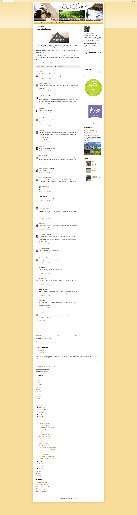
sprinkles (41, 278)
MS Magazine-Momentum (44, 452)
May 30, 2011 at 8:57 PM (44, 307)
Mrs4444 (41, 313)
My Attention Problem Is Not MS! (46, 456)
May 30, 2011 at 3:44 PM (44, 273)
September (41, 409)
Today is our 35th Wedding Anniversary (95, 163)
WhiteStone (42, 258)
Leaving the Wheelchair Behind (46, 441)
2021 (38, 378)
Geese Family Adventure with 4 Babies (47, 449)
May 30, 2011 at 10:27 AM (45, 141)
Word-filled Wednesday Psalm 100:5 (47, 427)
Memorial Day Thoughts (44, 423)
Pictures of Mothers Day (44, 445)
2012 (38, 398)
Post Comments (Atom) (47, 338)
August (40, 412)
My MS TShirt (42, 421)
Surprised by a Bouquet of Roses (46, 429)
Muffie (40, 118)
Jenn (40, 146)
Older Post (77, 335)
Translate (46, 371)
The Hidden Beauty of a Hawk (46, 434)
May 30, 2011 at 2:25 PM (44, 252)
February (41, 466)
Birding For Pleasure (42, 482)
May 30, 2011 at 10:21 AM (45, 125)
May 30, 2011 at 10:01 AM (45, 103)
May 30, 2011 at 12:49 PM (45, 201)
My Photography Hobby (44, 438)
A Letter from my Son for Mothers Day (47, 447)
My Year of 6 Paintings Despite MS (90, 132)
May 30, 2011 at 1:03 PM (44, 218)
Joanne (40, 300)
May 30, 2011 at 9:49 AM (45, 78)
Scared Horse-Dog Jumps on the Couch (47, 458)
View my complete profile (90, 49)
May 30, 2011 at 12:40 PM (45, 172)
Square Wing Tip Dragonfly (95, 169)
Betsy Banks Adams (44, 177)
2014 (38, 394)
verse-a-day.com (99, 362)
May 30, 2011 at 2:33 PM (44, 262)
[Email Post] (55, 66)
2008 (38, 475)
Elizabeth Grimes (43, 83)
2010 (38, 471)
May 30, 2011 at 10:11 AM (45, 112)
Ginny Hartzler (42, 223)
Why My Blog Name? (59, 22)
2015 (38, 391)
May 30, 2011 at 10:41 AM (45, 150)
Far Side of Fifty (41, 489)
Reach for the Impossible (44, 425)
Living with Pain (42, 432)
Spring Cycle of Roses (44, 443)
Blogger (74, 498)
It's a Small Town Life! (42, 484)
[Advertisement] (57, 328)
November (41, 405)
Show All (99, 492)
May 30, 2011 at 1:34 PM (44, 243)
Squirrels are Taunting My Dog (96, 176)
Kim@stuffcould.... (90, 33)
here (78, 50)
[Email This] (58, 66)
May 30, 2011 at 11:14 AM (45, 163)
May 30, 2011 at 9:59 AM (45, 90)
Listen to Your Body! (43, 454)
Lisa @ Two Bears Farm (45, 168)
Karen (40, 108)
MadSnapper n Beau (44, 234)
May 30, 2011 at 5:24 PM (44, 284)
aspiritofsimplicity (43, 96)
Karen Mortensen (43, 74)
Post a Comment (41, 320)
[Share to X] (60, 66)
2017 (38, 387)
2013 (38, 396)
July (40, 414)
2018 (38, 385)
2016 (38, 389)
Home (36, 22)
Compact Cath (40, 350)
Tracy (40, 130)
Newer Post (38, 335)
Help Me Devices (41, 352)
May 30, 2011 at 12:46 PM (45, 191)
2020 (38, 380)
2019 (38, 382)
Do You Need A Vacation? (45, 436)
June (40, 416)
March (40, 463)
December (41, 403)
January (41, 468)
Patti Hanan (42, 155)
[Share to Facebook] (62, 66)
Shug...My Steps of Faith (43, 486)
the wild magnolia (43, 206)
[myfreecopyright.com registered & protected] (47, 366)
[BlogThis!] (59, 66)
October (41, 407)
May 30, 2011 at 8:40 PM (44, 295)
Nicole (40, 267)
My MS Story (42, 22)
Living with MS (50, 22)
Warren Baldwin (43, 248)
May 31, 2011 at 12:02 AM (45, 317)
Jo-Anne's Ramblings (42, 491)
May (40, 419)
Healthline (93, 98)
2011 (38, 401)
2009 (38, 473)
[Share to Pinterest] (63, 66)
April (40, 461)
